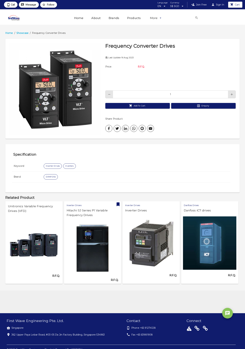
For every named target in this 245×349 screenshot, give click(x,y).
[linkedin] (125, 128)
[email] (150, 128)
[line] (142, 128)
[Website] (197, 328)
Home (9, 32)
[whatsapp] (133, 128)
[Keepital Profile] (189, 328)
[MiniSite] (205, 328)
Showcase (22, 32)
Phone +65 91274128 (143, 327)
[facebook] (108, 128)
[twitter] (117, 128)
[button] (55, 89)
